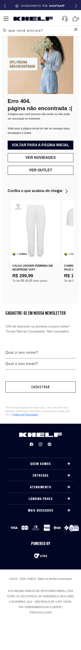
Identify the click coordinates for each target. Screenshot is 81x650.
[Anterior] (58, 191)
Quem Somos (40, 463)
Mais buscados (40, 510)
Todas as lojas (40, 612)
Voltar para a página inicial (40, 145)
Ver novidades (40, 157)
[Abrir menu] (6, 18)
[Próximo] (66, 191)
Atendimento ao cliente (43, 607)
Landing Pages (41, 498)
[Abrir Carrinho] (74, 18)
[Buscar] (75, 30)
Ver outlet (40, 170)
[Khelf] (33, 19)
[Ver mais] (69, 463)
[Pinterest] (49, 444)
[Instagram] (40, 444)
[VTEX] (40, 556)
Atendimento (40, 487)
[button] (75, 6)
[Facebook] (31, 444)
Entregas (41, 475)
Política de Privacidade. (25, 414)
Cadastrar (40, 386)
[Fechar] (75, 30)
